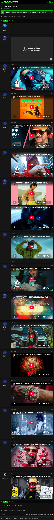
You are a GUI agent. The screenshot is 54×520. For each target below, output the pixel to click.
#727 (52, 179)
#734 (52, 409)
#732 (52, 351)
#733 (52, 380)
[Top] (50, 515)
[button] (2, 2)
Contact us (27, 514)
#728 (52, 233)
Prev (6, 20)
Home (48, 514)
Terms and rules (33, 514)
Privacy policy (40, 514)
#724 (52, 93)
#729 (52, 265)
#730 (52, 294)
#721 (52, 24)
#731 (52, 322)
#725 (52, 122)
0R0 (3, 8)
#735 (52, 441)
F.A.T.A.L (5, 477)
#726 (52, 151)
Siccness (3, 514)
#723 (52, 64)
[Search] (52, 2)
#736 (52, 473)
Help (45, 514)
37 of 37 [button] (11, 20)
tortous (4, 39)
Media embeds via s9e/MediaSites (31, 518)
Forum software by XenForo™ (12, 518)
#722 (52, 36)
